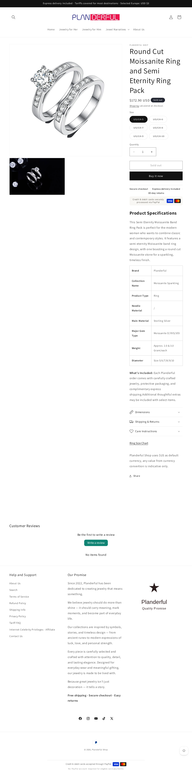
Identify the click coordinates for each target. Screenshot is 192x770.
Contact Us (16, 636)
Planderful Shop (100, 749)
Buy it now (156, 176)
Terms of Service (19, 596)
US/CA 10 (160, 137)
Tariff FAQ (15, 623)
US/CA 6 (160, 120)
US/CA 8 (160, 128)
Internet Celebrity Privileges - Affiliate (32, 629)
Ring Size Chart (139, 443)
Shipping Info (17, 609)
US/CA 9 (141, 137)
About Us (15, 583)
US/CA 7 (141, 128)
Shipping (134, 105)
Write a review (96, 543)
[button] (13, 17)
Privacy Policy (17, 616)
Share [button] (136, 476)
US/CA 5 (141, 120)
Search (13, 590)
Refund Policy (17, 603)
